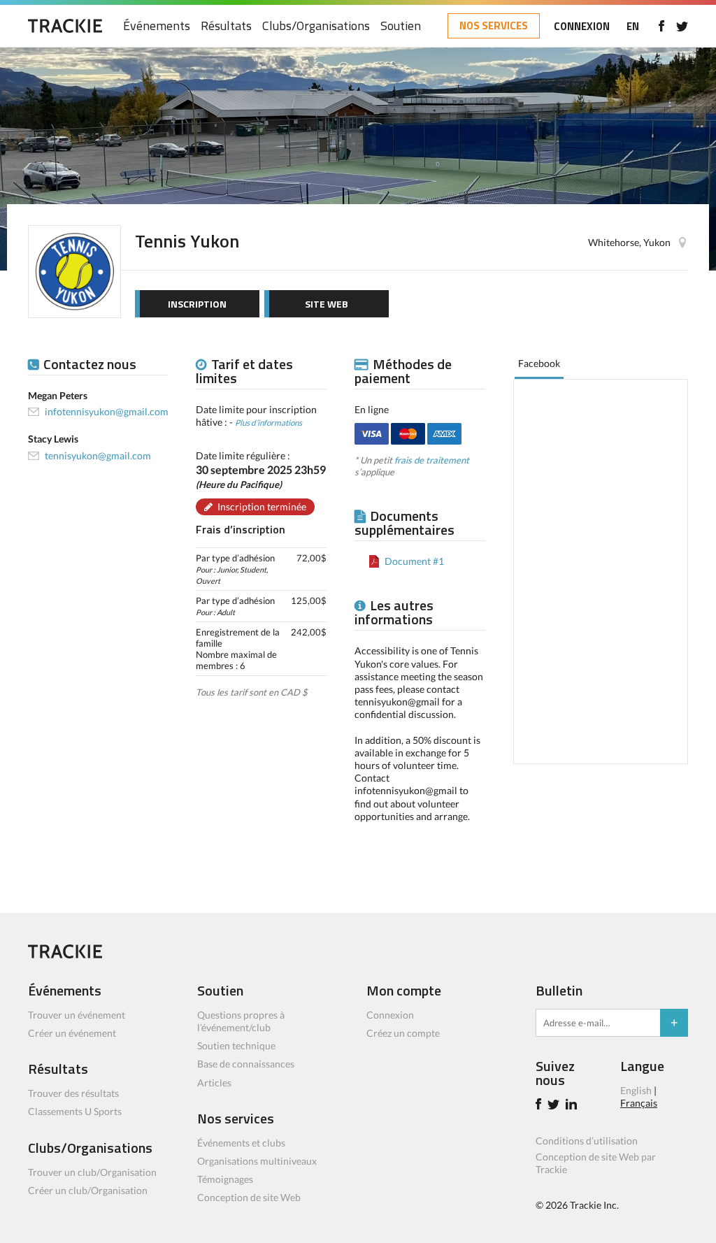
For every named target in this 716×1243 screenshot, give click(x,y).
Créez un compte (403, 1033)
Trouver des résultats (73, 1093)
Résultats (226, 26)
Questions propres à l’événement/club (241, 1021)
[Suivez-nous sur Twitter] (682, 25)
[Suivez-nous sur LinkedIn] (573, 1106)
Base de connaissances (245, 1064)
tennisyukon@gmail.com (98, 455)
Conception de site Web (249, 1197)
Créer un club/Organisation (88, 1190)
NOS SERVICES (493, 25)
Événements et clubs (241, 1143)
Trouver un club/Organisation (92, 1172)
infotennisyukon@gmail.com (107, 411)
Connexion (390, 1015)
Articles (214, 1082)
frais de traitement (431, 460)
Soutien (400, 26)
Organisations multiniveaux (257, 1161)
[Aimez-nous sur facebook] (661, 25)
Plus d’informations (268, 422)
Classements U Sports (75, 1111)
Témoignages (225, 1179)
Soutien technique (236, 1045)
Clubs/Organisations (316, 26)
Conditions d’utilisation (587, 1141)
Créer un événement (72, 1033)
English (636, 1090)
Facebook (539, 363)
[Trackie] (65, 955)
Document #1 (414, 561)
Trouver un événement (76, 1015)
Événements (156, 26)
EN (632, 26)
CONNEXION (582, 26)
